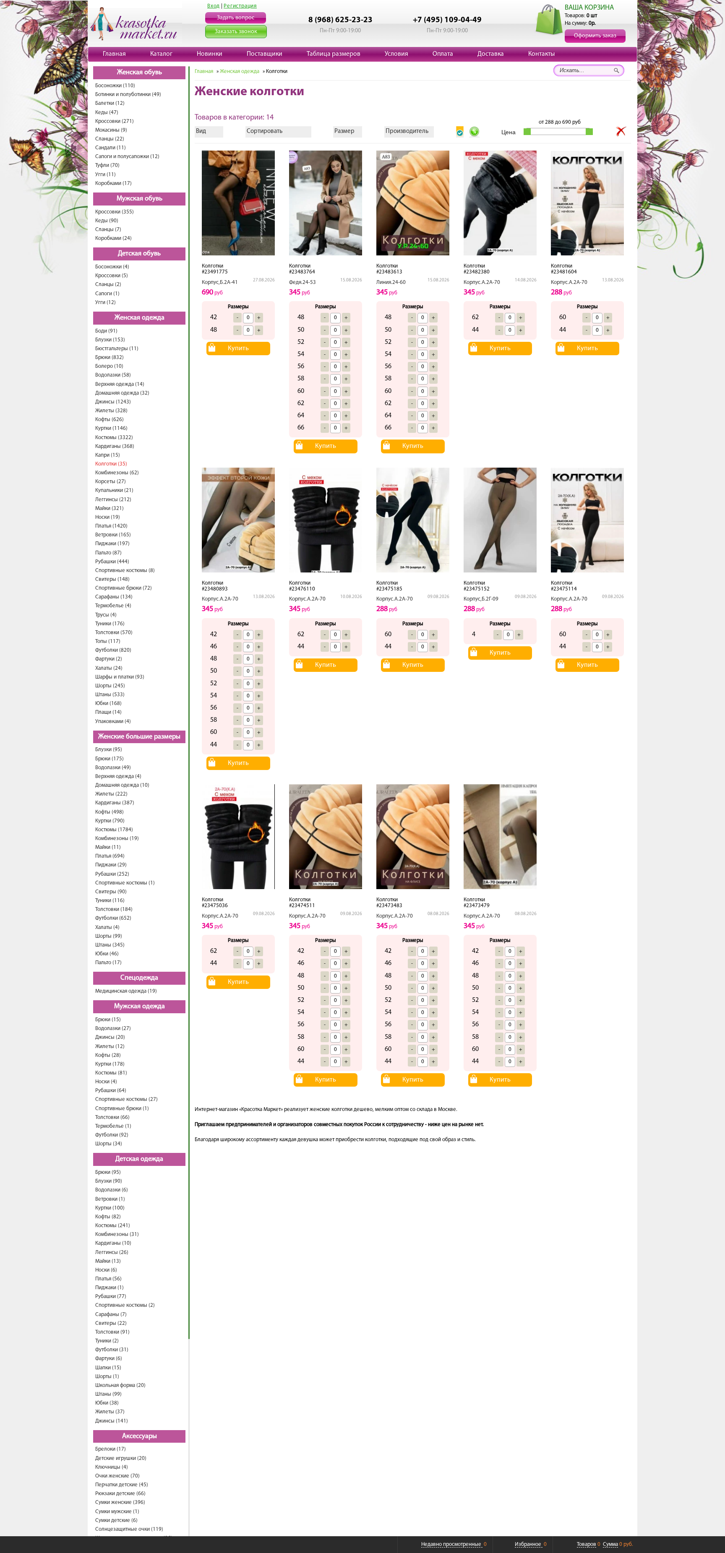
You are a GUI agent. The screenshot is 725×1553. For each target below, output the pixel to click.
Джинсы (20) (110, 1037)
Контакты (541, 54)
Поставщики (264, 54)
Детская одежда (139, 1159)
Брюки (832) (109, 357)
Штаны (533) (110, 694)
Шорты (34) (108, 1144)
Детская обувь (139, 253)
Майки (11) (108, 847)
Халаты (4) (107, 927)
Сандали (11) (110, 148)
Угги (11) (105, 174)
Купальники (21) (114, 490)
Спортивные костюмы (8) (125, 570)
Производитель (407, 131)
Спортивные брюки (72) (123, 588)
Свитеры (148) (112, 579)
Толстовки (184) (114, 909)
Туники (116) (110, 900)
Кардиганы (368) (114, 446)
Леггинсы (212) (113, 499)
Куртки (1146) (111, 428)
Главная (114, 54)
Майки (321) (109, 508)
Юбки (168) (108, 703)
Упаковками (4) (113, 721)
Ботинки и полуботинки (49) (128, 94)
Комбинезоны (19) (117, 838)
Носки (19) (107, 517)
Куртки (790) (110, 821)
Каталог (161, 54)
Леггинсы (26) (111, 1252)
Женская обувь (139, 72)
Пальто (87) (108, 553)
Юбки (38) (107, 1403)
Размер (344, 131)
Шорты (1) (107, 1376)
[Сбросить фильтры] (621, 131)
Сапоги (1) (107, 294)
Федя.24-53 (302, 282)
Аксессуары (139, 1436)
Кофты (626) (109, 419)
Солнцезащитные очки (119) (129, 1529)
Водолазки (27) (113, 1028)
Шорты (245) (110, 686)
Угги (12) (105, 302)
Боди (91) (106, 331)
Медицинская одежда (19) (126, 991)
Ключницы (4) (111, 1467)
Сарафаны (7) (111, 1314)
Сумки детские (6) (116, 1520)
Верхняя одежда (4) (118, 776)
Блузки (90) (108, 1181)
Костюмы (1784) (114, 829)
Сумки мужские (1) (117, 1511)
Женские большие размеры (139, 737)
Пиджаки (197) (112, 543)
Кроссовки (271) (114, 121)
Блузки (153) (110, 340)
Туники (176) (110, 624)
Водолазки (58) (113, 375)
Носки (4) (106, 1082)
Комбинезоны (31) (117, 1234)
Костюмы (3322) (114, 437)
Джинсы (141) (111, 1421)
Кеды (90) (106, 221)
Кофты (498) (109, 812)
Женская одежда (139, 318)
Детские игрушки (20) (120, 1458)
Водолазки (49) (113, 767)
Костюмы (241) (112, 1225)
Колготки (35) (111, 464)
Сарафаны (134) (114, 597)
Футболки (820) (113, 650)
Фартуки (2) (108, 659)
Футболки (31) (111, 1350)
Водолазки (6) (111, 1190)
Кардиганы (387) (114, 803)
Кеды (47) (106, 112)
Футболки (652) (113, 918)
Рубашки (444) (112, 561)
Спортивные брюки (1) (122, 1108)
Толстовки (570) (114, 632)
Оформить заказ (595, 36)
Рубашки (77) (110, 1296)
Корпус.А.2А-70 (482, 282)
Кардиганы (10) (113, 1243)
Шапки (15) (108, 1368)
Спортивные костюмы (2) (125, 1305)
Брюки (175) (109, 759)
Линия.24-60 (391, 282)
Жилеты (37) (110, 1412)
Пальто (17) (108, 962)
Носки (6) (106, 1270)
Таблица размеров (333, 54)
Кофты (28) (108, 1055)
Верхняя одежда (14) (119, 384)
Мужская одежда (139, 1006)
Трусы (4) (106, 615)
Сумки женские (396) (120, 1502)
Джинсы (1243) (113, 402)
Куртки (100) (110, 1208)
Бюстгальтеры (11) (116, 348)
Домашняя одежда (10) (122, 785)
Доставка (490, 54)
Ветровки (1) (110, 1199)
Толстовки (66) (112, 1117)
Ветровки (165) (113, 535)
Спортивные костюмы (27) (126, 1099)
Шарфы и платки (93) (119, 677)
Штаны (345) (110, 945)
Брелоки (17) (110, 1449)
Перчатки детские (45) (121, 1485)
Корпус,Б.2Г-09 (481, 599)
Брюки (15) (108, 1019)
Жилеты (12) (110, 1046)
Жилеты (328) (111, 411)
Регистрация (240, 6)
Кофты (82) (108, 1217)
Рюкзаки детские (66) (120, 1493)
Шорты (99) (108, 936)
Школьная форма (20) (120, 1385)
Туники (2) (107, 1341)
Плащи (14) (108, 712)
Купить (238, 348)
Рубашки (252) (112, 874)
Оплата (443, 54)
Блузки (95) (108, 749)
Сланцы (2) (108, 284)
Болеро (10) (109, 366)
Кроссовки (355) (114, 212)
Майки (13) (108, 1261)
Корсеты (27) (110, 481)
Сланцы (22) (109, 139)
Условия (396, 54)
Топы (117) (107, 641)
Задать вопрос (235, 18)
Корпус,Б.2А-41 (220, 282)
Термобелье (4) (113, 606)
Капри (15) (107, 455)
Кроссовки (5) (111, 275)
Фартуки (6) (108, 1358)
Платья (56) (108, 1279)
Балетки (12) (110, 103)
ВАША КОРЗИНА (589, 7)
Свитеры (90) (111, 892)
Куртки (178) (110, 1064)
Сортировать (264, 131)
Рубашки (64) (110, 1090)
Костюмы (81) (111, 1073)
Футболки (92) (111, 1135)
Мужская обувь (139, 198)
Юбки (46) (107, 954)
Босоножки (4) (112, 267)
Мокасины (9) (111, 130)
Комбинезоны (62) (117, 473)
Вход (213, 6)
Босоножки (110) (115, 85)
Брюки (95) (108, 1172)
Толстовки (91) (112, 1332)
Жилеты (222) (111, 794)
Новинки (209, 54)
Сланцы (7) (108, 229)
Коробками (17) (113, 183)
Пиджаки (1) (109, 1287)
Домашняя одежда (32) (122, 393)
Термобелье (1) (113, 1126)
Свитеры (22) (111, 1323)
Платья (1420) (111, 526)
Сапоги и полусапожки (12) (127, 156)
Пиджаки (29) (111, 865)
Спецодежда (139, 978)
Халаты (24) (109, 668)
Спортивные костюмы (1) (125, 883)
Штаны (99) (108, 1394)
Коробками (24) (113, 238)
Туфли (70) (107, 165)
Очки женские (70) (117, 1476)
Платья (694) (110, 856)
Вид (201, 131)
